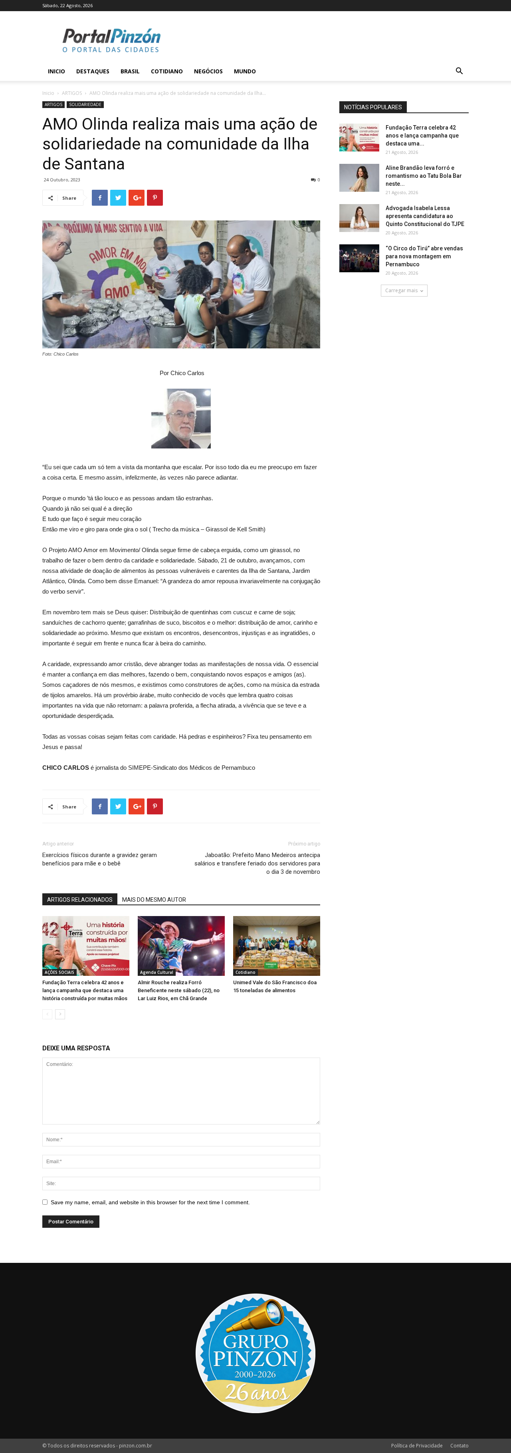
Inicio (56, 71)
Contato (459, 1445)
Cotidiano (167, 71)
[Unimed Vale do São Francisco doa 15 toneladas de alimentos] (276, 946)
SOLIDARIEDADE (85, 104)
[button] (459, 72)
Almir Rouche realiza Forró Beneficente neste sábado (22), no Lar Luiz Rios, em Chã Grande (179, 990)
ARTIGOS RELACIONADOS (80, 900)
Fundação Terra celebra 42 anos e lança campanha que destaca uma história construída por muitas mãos (84, 990)
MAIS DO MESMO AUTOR (154, 900)
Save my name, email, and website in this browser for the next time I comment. (150, 1202)
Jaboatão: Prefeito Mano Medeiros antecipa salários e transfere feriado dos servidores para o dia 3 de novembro (257, 863)
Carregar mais (401, 290)
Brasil (130, 71)
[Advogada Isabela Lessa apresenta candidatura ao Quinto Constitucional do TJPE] (359, 218)
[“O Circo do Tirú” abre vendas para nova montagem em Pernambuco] (359, 258)
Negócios (208, 71)
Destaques (92, 71)
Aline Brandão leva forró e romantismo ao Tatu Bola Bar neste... (424, 176)
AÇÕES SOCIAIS (59, 972)
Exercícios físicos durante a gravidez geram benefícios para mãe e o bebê (99, 859)
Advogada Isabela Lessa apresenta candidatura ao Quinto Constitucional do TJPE (425, 216)
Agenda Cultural (156, 972)
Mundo (245, 71)
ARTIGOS (72, 93)
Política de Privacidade (417, 1445)
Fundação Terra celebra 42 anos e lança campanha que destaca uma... (422, 135)
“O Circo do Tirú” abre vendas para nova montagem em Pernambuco (424, 256)
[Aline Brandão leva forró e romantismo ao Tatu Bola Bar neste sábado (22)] (359, 178)
